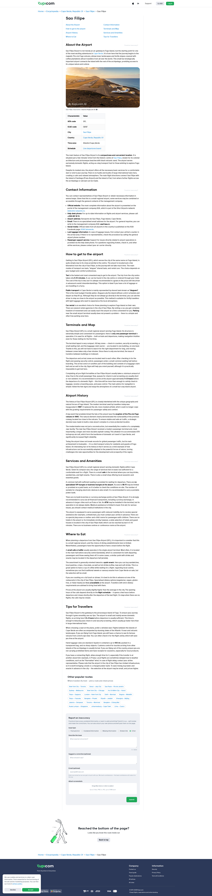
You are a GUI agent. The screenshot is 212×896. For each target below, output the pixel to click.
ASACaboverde (87, 229)
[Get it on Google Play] (56, 891)
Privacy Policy (156, 872)
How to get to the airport (75, 29)
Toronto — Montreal (93, 702)
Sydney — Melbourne (76, 690)
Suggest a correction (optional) (80, 754)
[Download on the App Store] (43, 891)
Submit (131, 800)
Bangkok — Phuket (90, 698)
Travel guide (132, 872)
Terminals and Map (111, 29)
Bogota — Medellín (125, 694)
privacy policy (17, 884)
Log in (170, 4)
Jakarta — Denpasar (76, 702)
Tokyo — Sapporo (75, 694)
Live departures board (92, 148)
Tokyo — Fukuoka (75, 698)
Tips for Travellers (110, 37)
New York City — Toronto (77, 687)
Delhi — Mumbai (110, 694)
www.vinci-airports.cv (76, 211)
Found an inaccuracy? (131, 45)
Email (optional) (74, 768)
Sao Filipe (90, 11)
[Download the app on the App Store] (133, 3)
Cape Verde (98, 53)
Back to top (103, 840)
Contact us (132, 869)
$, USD (160, 4)
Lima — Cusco (119, 706)
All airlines (132, 879)
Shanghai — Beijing (122, 698)
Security (154, 869)
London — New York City (92, 694)
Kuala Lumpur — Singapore (78, 706)
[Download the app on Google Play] (138, 3)
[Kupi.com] (46, 3)
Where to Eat (71, 37)
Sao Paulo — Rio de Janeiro (114, 687)
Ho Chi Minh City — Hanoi (116, 690)
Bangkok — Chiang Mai (111, 702)
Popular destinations (135, 876)
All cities (131, 882)
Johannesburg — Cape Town (101, 706)
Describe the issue (75, 735)
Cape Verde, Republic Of (72, 11)
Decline (13, 890)
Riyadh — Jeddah (107, 698)
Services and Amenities (112, 33)
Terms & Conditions (158, 876)
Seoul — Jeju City (95, 687)
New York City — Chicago (95, 690)
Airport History (72, 33)
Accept (30, 890)
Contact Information (111, 25)
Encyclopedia (52, 11)
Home (41, 11)
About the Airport (73, 25)
